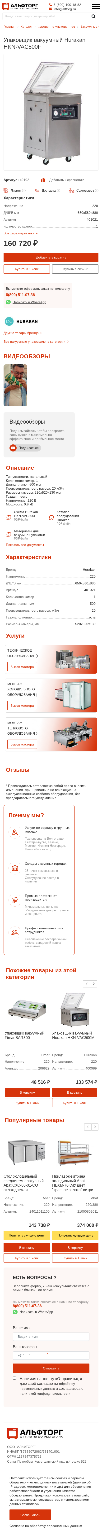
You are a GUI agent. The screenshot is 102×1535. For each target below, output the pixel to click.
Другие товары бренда (21, 333)
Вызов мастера (22, 667)
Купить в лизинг (75, 269)
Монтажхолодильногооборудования (21, 689)
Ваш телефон (25, 1347)
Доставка (49, 190)
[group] (15, 385)
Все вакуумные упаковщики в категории (34, 341)
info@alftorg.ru (65, 9)
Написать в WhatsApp (29, 302)
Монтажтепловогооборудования (21, 728)
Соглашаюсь (30, 1515)
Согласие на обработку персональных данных (45, 1526)
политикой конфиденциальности (45, 1393)
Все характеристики (19, 233)
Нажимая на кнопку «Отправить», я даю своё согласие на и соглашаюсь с (51, 1386)
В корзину (27, 1092)
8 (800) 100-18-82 (67, 5)
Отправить (51, 1368)
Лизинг (16, 190)
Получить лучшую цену (27, 1235)
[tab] (6, 552)
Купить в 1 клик (26, 269)
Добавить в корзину (51, 257)
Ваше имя (22, 1328)
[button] (93, 983)
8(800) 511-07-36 (20, 295)
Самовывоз (85, 190)
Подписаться (29, 448)
